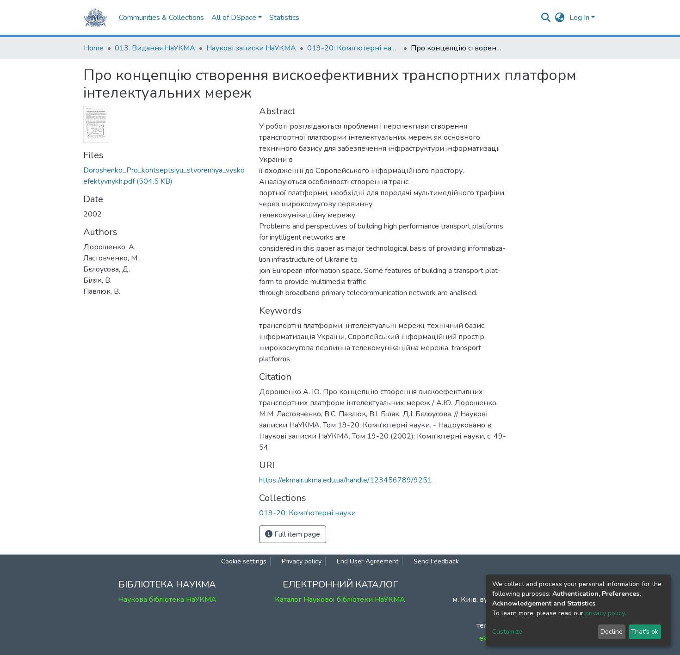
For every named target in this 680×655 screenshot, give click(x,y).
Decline (611, 631)
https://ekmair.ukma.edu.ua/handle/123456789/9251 (345, 480)
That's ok (644, 631)
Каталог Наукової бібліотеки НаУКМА (340, 599)
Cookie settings (243, 561)
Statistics (284, 17)
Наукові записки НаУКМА (251, 48)
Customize (507, 631)
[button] (560, 17)
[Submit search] (546, 18)
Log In (579, 17)
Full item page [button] (296, 534)
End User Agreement (367, 561)
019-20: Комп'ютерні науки (353, 48)
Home (94, 48)
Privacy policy (301, 561)
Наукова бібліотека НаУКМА (167, 599)
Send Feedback (436, 561)
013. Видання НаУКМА (155, 48)
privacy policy (604, 613)
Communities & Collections (161, 17)
